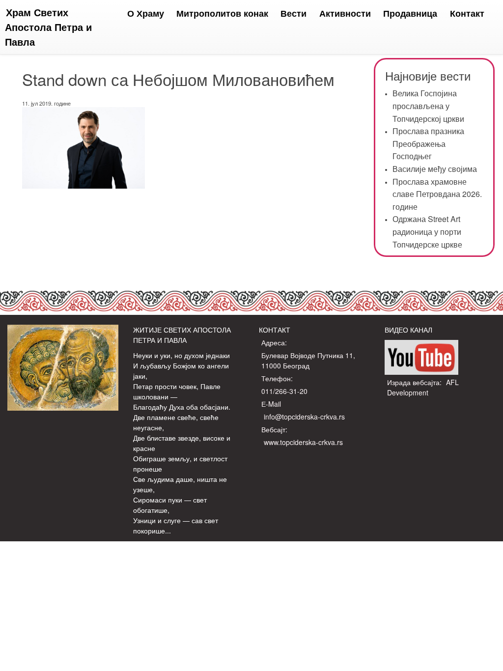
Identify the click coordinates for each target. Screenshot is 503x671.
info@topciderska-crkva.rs (304, 416)
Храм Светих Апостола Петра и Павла (48, 27)
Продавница (410, 13)
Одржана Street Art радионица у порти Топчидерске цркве (427, 231)
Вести (293, 13)
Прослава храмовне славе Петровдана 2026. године (437, 194)
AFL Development (423, 387)
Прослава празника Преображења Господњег (428, 143)
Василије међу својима (434, 168)
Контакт (467, 13)
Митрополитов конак (222, 13)
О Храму (145, 13)
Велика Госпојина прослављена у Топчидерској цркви (428, 105)
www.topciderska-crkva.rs (303, 442)
